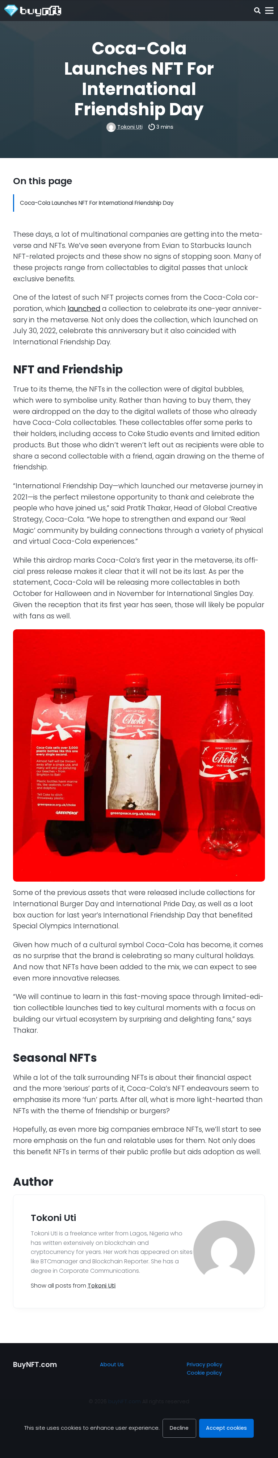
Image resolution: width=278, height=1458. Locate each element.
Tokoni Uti (130, 127)
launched (84, 309)
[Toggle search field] (257, 10)
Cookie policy (204, 1372)
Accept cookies (226, 1428)
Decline (179, 1428)
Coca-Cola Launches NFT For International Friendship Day (97, 203)
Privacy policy (204, 1364)
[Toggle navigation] (269, 10)
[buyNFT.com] (32, 10)
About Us (112, 1364)
